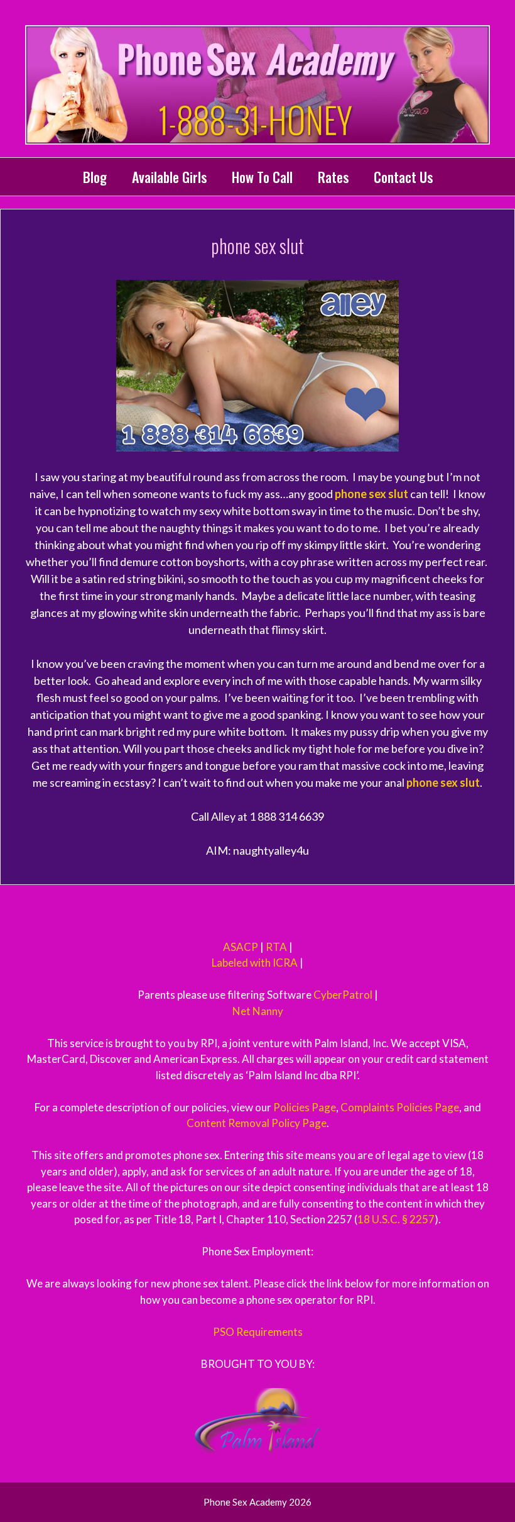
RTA (276, 946)
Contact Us (403, 177)
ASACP (240, 946)
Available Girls (169, 177)
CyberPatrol (342, 994)
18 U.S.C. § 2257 (396, 1219)
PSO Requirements (258, 1331)
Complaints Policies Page (399, 1107)
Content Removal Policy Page (257, 1123)
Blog (95, 177)
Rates (333, 177)
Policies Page (304, 1107)
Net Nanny (257, 1011)
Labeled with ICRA (255, 962)
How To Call (262, 177)
